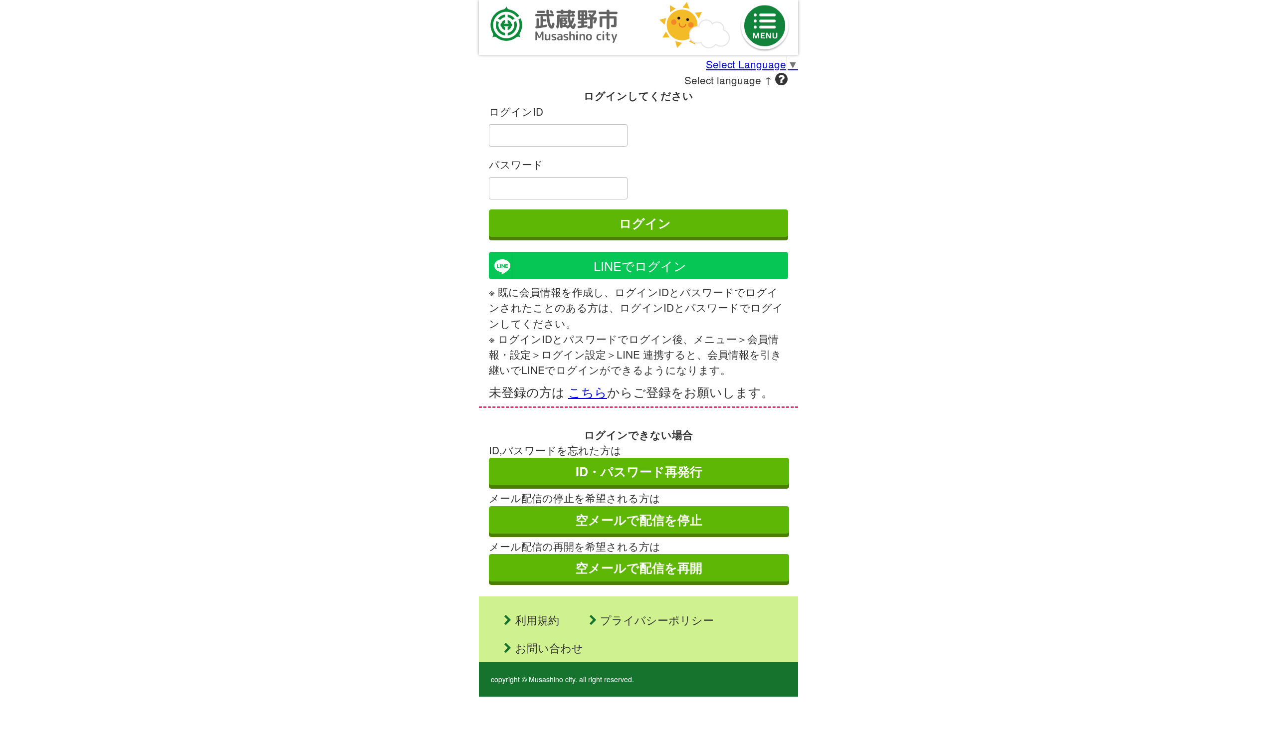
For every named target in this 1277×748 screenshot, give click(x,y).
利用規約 (537, 619)
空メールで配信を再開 (639, 567)
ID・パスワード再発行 (639, 471)
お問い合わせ (549, 647)
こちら (587, 391)
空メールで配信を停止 (639, 520)
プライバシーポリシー (657, 619)
